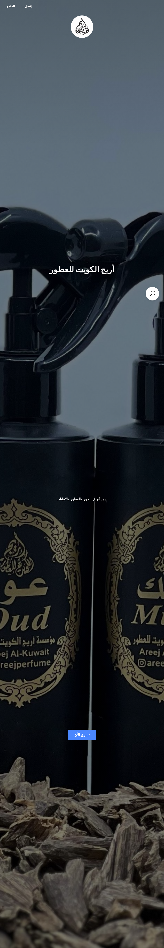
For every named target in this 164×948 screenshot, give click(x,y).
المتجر (10, 6)
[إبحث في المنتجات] (152, 293)
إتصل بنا (26, 6)
